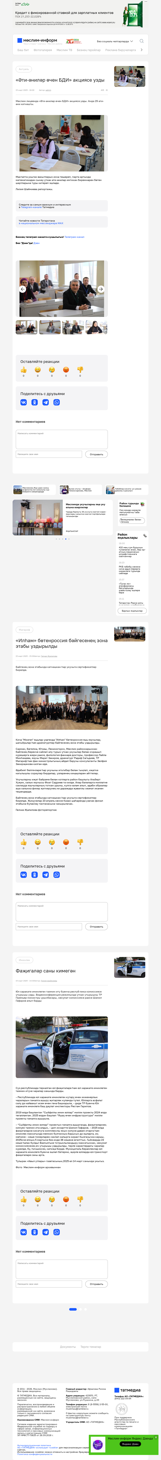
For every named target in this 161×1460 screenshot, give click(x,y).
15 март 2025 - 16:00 (25, 90)
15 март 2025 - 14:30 (25, 981)
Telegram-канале (31, 207)
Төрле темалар (90, 1346)
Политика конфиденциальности (34, 1454)
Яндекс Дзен (130, 1444)
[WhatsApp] (56, 402)
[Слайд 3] (62, 539)
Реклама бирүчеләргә (120, 50)
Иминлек (24, 960)
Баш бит (23, 50)
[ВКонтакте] (23, 402)
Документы (68, 1346)
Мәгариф (24, 629)
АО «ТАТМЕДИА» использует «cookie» (37, 1447)
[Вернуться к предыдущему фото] (22, 289)
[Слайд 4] (65, 539)
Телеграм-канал (74, 236)
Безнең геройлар (89, 50)
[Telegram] (45, 402)
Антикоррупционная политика (34, 1445)
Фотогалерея (43, 50)
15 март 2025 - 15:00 (25, 656)
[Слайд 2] (59, 539)
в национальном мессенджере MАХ (41, 223)
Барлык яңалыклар (132, 610)
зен (37, 243)
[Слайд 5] (68, 539)
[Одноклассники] (34, 402)
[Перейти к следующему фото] (101, 289)
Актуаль (24, 69)
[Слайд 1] (56, 539)
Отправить (96, 454)
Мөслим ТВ (64, 50)
